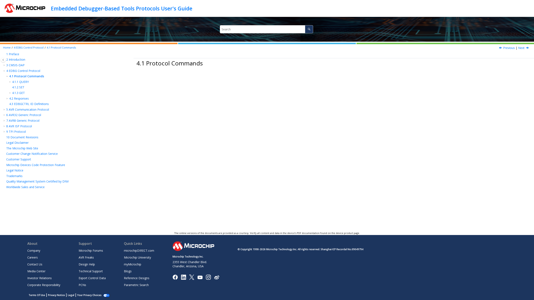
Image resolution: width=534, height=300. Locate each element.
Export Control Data (92, 278)
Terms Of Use (37, 295)
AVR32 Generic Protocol (23, 115)
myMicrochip (132, 264)
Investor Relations (39, 278)
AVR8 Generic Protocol (22, 120)
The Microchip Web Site (22, 148)
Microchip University (137, 257)
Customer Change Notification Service (32, 154)
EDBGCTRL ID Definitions (29, 104)
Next (521, 48)
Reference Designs (136, 278)
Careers (32, 257)
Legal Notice (14, 170)
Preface (12, 54)
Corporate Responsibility (43, 285)
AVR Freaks (86, 257)
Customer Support (18, 159)
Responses (19, 98)
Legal (71, 295)
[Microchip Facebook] (175, 277)
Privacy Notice (56, 295)
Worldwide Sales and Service (25, 187)
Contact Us (34, 264)
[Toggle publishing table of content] (3, 60)
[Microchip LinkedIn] (183, 277)
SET (18, 87)
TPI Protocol (16, 132)
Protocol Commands (61, 47)
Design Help (87, 264)
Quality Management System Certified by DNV (37, 181)
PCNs (82, 285)
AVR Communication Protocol (27, 109)
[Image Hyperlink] (200, 277)
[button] (4, 54)
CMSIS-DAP (15, 65)
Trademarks (14, 176)
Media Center (36, 271)
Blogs (128, 271)
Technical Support (91, 271)
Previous (509, 48)
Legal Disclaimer (17, 143)
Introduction (15, 59)
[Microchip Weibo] (216, 277)
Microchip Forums (91, 250)
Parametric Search (136, 285)
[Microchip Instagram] (208, 277)
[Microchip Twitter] (191, 277)
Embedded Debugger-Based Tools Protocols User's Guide (121, 8)
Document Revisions (22, 137)
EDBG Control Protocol (29, 47)
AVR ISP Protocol (19, 126)
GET (18, 93)
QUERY (20, 82)
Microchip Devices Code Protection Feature (35, 165)
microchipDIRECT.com (139, 250)
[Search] (309, 29)
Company (33, 250)
